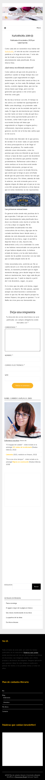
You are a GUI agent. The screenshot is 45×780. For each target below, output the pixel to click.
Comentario (11, 327)
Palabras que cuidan (31, 652)
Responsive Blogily (21, 777)
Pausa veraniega (11, 603)
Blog (3, 695)
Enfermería (6, 698)
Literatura (6, 702)
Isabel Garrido (23, 43)
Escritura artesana (12, 622)
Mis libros (5, 707)
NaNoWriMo (9, 51)
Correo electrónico (15, 365)
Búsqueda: (8, 585)
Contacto (5, 711)
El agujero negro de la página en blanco (19, 608)
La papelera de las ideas (14, 617)
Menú (39, 28)
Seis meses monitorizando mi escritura (19, 613)
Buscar (36, 587)
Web (6, 375)
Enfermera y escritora (11, 440)
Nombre (9, 355)
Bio (3, 691)
